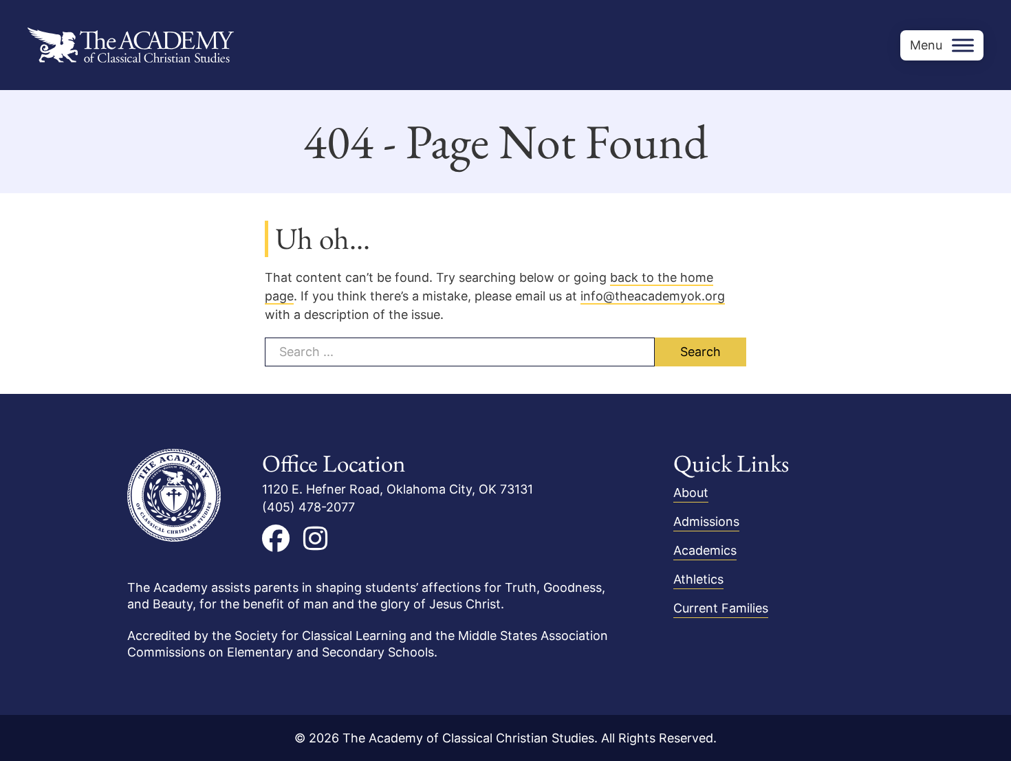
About (690, 492)
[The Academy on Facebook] (276, 538)
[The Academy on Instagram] (315, 538)
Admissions (706, 521)
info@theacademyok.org (652, 296)
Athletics (698, 579)
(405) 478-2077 (308, 507)
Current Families (720, 608)
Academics (705, 550)
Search (700, 351)
